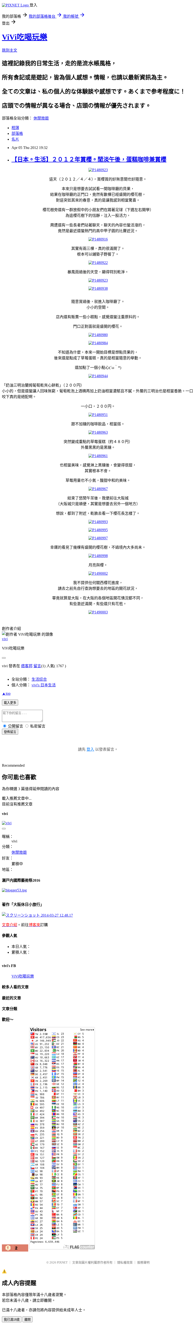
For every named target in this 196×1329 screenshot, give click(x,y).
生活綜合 (39, 679)
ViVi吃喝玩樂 (24, 37)
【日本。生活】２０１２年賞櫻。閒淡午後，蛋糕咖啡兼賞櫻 (88, 159)
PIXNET (62, 1262)
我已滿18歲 (12, 1319)
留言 (37, 666)
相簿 (15, 128)
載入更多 (10, 703)
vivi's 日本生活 (44, 685)
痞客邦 (27, 666)
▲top (6, 693)
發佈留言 (10, 732)
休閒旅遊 (41, 118)
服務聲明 (143, 1262)
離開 (27, 1319)
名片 (15, 139)
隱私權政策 (125, 1262)
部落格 (17, 133)
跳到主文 (9, 50)
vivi (5, 639)
